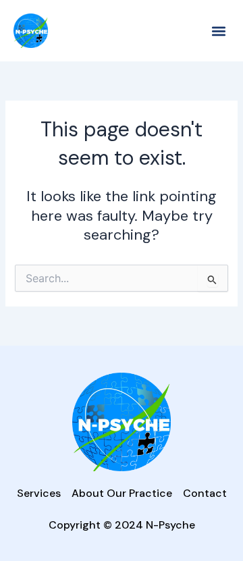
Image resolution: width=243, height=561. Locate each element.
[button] (218, 31)
